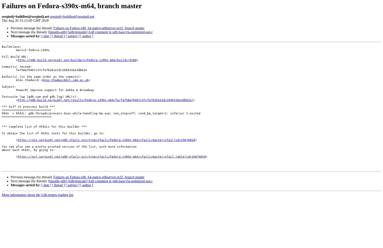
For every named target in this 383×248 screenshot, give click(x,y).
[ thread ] (58, 36)
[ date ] (46, 36)
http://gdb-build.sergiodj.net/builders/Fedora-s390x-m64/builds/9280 (77, 60)
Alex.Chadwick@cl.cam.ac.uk (66, 80)
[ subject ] (72, 36)
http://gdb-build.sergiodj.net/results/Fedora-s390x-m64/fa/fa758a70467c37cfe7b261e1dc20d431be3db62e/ (105, 100)
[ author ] (86, 36)
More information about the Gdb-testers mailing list (37, 195)
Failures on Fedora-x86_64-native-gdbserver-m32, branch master (98, 28)
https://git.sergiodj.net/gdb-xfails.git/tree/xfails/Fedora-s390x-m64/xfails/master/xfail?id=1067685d (106, 140)
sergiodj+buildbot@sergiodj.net (72, 16)
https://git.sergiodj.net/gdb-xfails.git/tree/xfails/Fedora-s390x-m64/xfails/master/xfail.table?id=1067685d (112, 156)
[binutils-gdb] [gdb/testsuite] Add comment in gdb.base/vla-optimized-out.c (100, 32)
